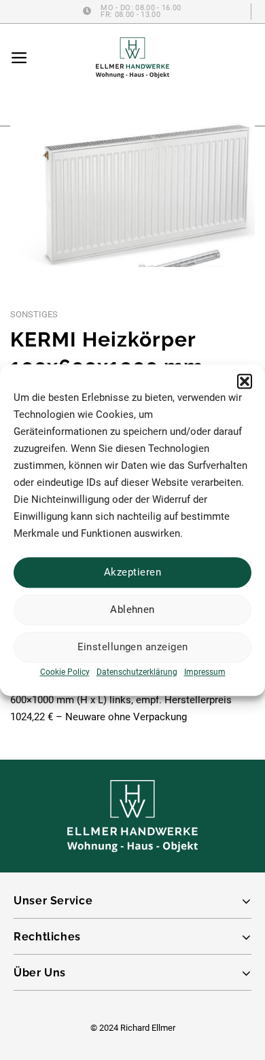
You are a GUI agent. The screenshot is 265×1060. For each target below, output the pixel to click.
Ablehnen (132, 609)
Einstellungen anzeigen (132, 647)
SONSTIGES (34, 314)
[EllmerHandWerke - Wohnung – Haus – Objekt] (132, 57)
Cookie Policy (65, 672)
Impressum (205, 672)
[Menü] (19, 57)
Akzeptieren (132, 572)
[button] (244, 381)
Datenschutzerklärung (136, 672)
